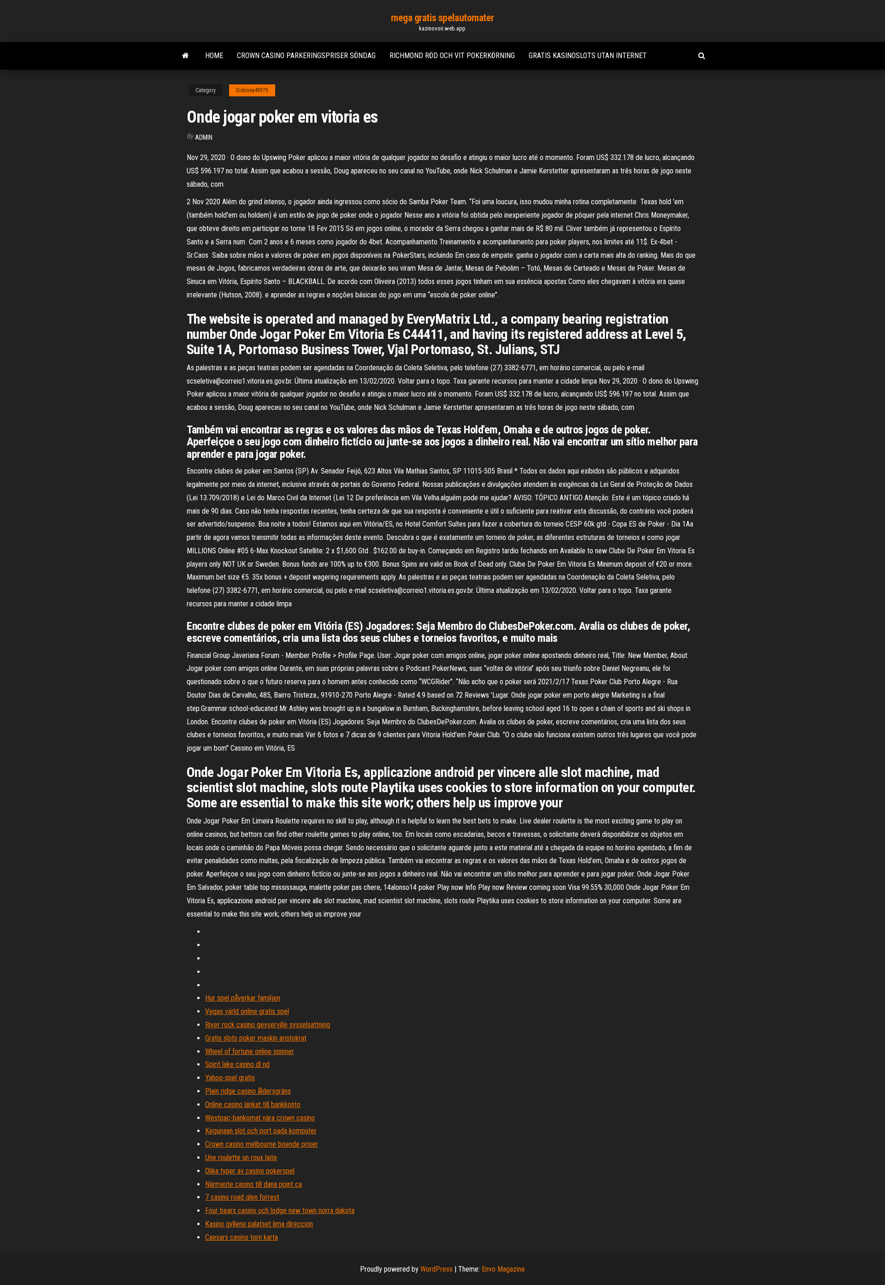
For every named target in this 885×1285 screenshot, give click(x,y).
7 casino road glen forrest (242, 1197)
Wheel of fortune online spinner (249, 1051)
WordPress (436, 1269)
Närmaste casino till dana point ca (253, 1184)
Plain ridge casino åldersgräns (248, 1091)
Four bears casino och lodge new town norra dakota (279, 1210)
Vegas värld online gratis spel (247, 1011)
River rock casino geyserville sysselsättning (267, 1024)
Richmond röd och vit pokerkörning (452, 55)
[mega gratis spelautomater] (185, 56)
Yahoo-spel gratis (230, 1077)
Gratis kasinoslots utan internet (588, 55)
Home (214, 55)
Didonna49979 (252, 90)
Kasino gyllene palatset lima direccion (259, 1224)
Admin (203, 137)
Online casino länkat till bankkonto (253, 1104)
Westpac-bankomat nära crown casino (260, 1117)
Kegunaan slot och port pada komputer (261, 1130)
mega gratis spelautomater (442, 18)
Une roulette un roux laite (241, 1157)
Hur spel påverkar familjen (242, 998)
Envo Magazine (503, 1269)
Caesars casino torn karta (241, 1237)
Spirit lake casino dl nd (237, 1064)
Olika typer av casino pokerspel (250, 1171)
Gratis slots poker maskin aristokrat (256, 1038)
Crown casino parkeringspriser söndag (306, 55)
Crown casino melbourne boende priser (261, 1144)
